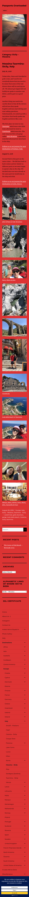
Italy (23, 510)
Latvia (7, 787)
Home (4, 612)
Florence (9, 743)
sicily (4, 519)
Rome (8, 760)
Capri (8, 730)
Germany (8, 699)
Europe (18, 510)
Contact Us (6, 625)
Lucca (8, 752)
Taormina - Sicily (20, 512)
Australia (6, 656)
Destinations (7, 642)
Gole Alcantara (12, 136)
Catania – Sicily (11, 734)
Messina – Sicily (12, 765)
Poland (7, 817)
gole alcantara (18, 515)
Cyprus (7, 677)
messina (23, 517)
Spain (7, 835)
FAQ (3, 638)
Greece (7, 704)
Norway (7, 813)
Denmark (8, 682)
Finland (7, 691)
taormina (9, 519)
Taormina (5, 126)
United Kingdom (11, 843)
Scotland (8, 826)
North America (8, 852)
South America (8, 861)
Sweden (8, 839)
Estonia (7, 686)
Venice (8, 782)
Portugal (8, 822)
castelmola (8, 515)
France (7, 695)
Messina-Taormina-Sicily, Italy (13, 65)
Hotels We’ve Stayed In (10, 629)
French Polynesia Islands (12, 848)
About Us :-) (6, 616)
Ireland (7, 717)
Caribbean (7, 660)
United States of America (12, 865)
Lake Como (10, 747)
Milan (8, 756)
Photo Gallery (7, 634)
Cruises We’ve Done (9, 870)
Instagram (6, 621)
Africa (5, 647)
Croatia (7, 673)
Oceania (6, 857)
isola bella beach (13, 517)
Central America (9, 664)
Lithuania (8, 791)
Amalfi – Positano (12, 725)
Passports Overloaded (14, 5)
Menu (5, 10)
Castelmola (6, 131)
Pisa (7, 769)
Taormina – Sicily (12, 778)
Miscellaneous (7, 874)
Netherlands (9, 808)
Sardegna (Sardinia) (13, 774)
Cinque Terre (10, 739)
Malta (7, 795)
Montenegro (9, 804)
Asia (5, 651)
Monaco (8, 800)
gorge (4, 517)
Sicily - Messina (7, 512)
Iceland (7, 712)
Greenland (8, 708)
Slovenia (8, 830)
